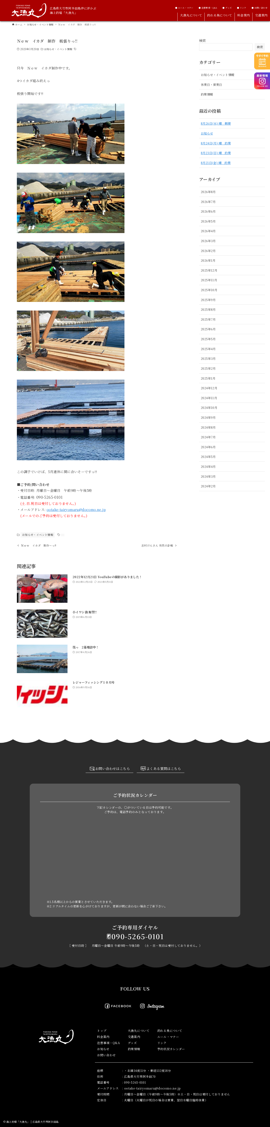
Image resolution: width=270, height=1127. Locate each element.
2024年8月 (208, 427)
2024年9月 (208, 417)
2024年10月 (209, 407)
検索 (202, 40)
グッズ (132, 1043)
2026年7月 (208, 201)
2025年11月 (209, 280)
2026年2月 (208, 250)
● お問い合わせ (259, 7)
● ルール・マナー (184, 7)
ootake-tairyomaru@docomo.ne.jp (76, 509)
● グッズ (227, 7)
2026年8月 (208, 191)
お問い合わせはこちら (112, 768)
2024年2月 (208, 486)
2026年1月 (208, 260)
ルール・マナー (168, 1037)
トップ (101, 1030)
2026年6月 (208, 211)
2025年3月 (208, 358)
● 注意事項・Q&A (207, 7)
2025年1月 (208, 378)
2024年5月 (208, 456)
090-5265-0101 (138, 936)
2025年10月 (209, 290)
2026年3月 (208, 241)
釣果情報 (207, 94)
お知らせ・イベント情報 (58, 49)
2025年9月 (208, 299)
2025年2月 (208, 368)
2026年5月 (208, 221)
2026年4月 (208, 231)
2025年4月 (208, 349)
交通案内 (134, 1037)
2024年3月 (208, 476)
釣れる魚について (169, 1030)
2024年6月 (208, 447)
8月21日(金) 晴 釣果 (216, 162)
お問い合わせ (106, 1055)
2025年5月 (208, 339)
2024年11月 (209, 398)
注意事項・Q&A (108, 1043)
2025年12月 (209, 270)
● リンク (241, 7)
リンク (162, 1043)
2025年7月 (208, 319)
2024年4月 (208, 466)
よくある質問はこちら (163, 768)
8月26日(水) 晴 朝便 (216, 123)
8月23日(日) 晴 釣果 (216, 153)
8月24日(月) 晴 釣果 (216, 143)
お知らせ (207, 133)
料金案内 (103, 1037)
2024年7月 (208, 437)
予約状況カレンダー (171, 1049)
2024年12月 (209, 388)
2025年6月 (208, 329)
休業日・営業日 (211, 84)
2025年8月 (208, 309)
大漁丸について (139, 1030)
